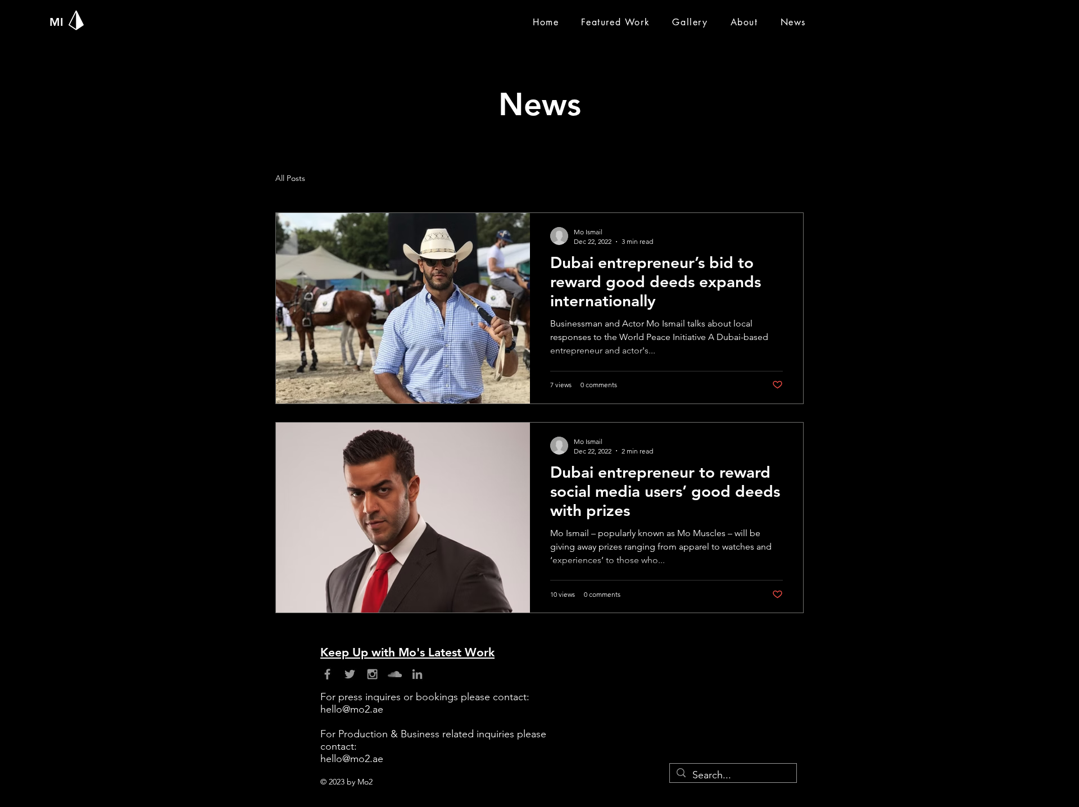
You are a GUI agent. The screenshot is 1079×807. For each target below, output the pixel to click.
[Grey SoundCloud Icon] (395, 674)
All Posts (290, 178)
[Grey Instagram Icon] (372, 674)
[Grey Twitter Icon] (350, 674)
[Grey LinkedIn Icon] (417, 674)
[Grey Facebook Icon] (327, 674)
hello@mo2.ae (351, 709)
